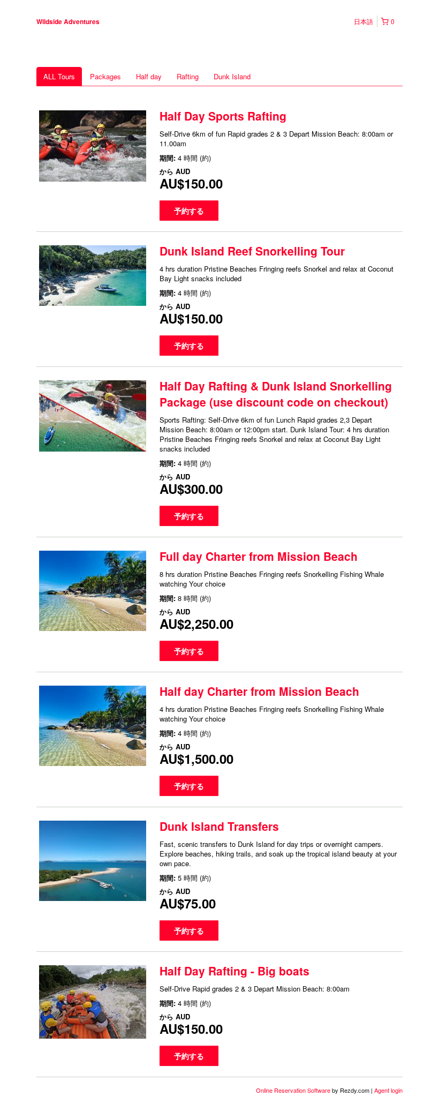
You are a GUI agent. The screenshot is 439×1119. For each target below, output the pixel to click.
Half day (149, 76)
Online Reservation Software (293, 1090)
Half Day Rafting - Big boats (234, 971)
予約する (189, 210)
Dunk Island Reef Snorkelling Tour (252, 251)
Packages (105, 76)
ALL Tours (59, 76)
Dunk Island (232, 76)
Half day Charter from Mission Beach (259, 691)
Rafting (188, 76)
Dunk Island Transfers (219, 826)
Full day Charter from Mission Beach (259, 556)
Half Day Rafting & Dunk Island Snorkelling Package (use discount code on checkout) (276, 394)
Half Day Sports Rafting (223, 116)
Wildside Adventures (68, 21)
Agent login (388, 1090)
